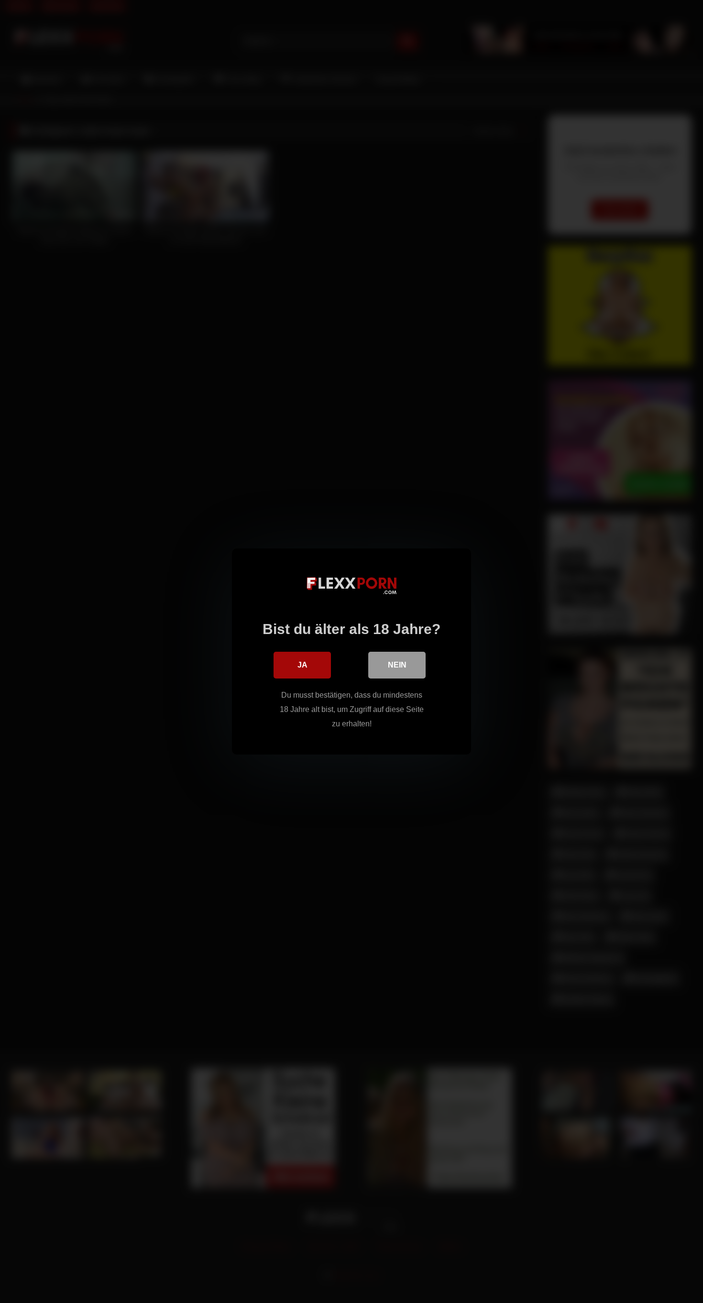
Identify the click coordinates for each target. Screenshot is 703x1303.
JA (302, 665)
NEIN (397, 665)
